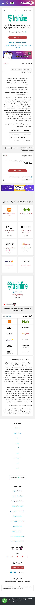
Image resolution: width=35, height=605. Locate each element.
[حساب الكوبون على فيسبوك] (17, 556)
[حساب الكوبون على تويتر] (23, 556)
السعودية (17, 428)
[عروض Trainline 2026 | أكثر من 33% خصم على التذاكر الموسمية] (17, 291)
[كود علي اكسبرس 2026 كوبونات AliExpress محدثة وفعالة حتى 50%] (26, 244)
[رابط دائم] (31, 177)
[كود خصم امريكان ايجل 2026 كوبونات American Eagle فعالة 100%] (25, 352)
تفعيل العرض (17, 37)
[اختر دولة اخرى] (12, 3)
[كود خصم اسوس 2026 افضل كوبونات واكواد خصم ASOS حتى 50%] (9, 346)
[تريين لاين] (17, 18)
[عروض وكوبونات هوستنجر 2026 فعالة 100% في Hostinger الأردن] (26, 227)
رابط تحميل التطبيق (17, 567)
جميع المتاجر (24, 11)
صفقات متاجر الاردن (18, 496)
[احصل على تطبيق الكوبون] (17, 55)
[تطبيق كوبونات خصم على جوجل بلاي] (15, 572)
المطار (9, 268)
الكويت (17, 438)
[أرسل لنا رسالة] (4, 600)
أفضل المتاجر (27, 316)
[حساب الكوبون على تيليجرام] (7, 556)
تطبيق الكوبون (17, 563)
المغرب (17, 468)
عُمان (17, 448)
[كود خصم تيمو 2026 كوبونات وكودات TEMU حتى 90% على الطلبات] (9, 210)
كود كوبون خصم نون (17, 531)
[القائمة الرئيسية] (3, 3)
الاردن (17, 463)
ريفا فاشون (9, 236)
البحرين (17, 443)
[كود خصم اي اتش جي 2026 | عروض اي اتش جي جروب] (9, 352)
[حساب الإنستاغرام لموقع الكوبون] (27, 556)
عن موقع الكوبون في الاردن (17, 511)
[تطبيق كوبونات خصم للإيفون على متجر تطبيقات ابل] (11, 572)
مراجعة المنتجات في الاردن (17, 536)
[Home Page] (27, 3)
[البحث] (7, 3)
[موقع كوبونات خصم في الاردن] (30, 10)
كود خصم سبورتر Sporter (17, 541)
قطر (18, 453)
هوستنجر (26, 236)
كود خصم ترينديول (17, 526)
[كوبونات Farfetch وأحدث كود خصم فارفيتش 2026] (26, 261)
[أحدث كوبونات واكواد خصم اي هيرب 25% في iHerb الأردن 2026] (26, 210)
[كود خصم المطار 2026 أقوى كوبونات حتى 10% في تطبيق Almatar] (9, 261)
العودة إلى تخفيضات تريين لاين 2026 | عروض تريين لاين (17, 46)
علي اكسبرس (26, 251)
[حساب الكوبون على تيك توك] (12, 556)
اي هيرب (26, 216)
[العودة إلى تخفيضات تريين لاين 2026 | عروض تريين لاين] (4, 11)
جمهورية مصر (17, 458)
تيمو (9, 218)
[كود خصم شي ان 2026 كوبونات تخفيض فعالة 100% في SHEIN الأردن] (9, 244)
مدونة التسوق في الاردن (17, 501)
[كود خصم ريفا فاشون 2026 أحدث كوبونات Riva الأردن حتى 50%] (9, 227)
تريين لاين (16, 11)
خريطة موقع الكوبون (17, 506)
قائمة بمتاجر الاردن (17, 491)
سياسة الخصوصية (17, 516)
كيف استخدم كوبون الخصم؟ (17, 521)
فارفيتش (26, 268)
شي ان (9, 253)
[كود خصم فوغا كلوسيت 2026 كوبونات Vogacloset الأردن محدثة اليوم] (25, 346)
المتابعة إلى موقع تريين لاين (18, 42)
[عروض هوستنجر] (17, 188)
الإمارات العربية (17, 433)
